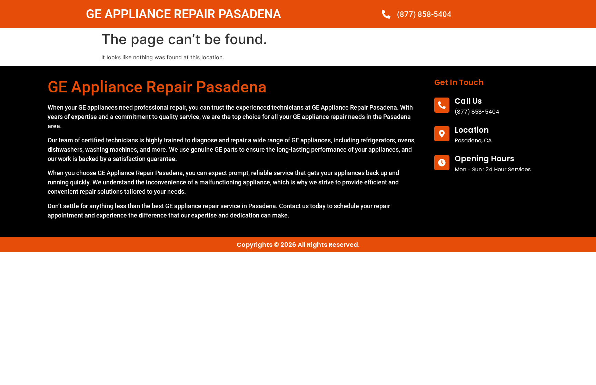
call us (468, 101)
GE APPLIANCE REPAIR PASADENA (183, 14)
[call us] (441, 105)
